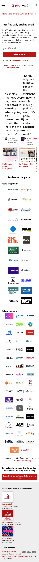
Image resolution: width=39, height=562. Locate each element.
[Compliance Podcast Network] (20, 353)
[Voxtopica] (20, 369)
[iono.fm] (9, 361)
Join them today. (24, 460)
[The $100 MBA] (13, 214)
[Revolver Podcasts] (30, 445)
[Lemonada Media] (20, 420)
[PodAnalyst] (9, 344)
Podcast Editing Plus (13, 141)
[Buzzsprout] (13, 193)
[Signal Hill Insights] (25, 453)
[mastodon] (23, 552)
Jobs (10, 14)
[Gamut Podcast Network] (20, 319)
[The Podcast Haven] (30, 378)
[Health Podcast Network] (9, 403)
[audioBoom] (13, 234)
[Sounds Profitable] (13, 244)
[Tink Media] (9, 394)
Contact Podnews (24, 556)
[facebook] (25, 552)
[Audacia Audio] (9, 319)
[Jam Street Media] (20, 428)
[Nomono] (20, 336)
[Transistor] (9, 428)
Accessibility (12, 556)
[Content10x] (9, 436)
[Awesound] (13, 295)
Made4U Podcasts (30, 143)
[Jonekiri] (9, 369)
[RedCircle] (26, 224)
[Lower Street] (9, 445)
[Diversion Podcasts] (20, 411)
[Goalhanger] (9, 327)
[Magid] (26, 244)
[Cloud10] (13, 224)
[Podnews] (13, 6)
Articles (23, 14)
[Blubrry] (30, 344)
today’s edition (9, 68)
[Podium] (30, 361)
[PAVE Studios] (26, 234)
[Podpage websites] (26, 295)
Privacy (4, 556)
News (4, 14)
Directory (32, 14)
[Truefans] (9, 353)
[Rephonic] (9, 420)
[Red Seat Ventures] (20, 361)
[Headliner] (9, 411)
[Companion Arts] (30, 336)
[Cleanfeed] (20, 436)
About (18, 554)
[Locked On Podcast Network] (20, 386)
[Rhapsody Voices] (30, 403)
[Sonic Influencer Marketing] (30, 411)
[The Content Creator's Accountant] (13, 254)
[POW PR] (20, 394)
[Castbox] (9, 386)
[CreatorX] (20, 403)
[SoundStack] (20, 344)
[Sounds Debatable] (20, 327)
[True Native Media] (30, 327)
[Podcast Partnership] (30, 428)
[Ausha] (30, 394)
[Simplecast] (13, 284)
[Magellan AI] (9, 336)
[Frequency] (30, 353)
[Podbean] (26, 203)
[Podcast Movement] (30, 369)
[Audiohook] (26, 264)
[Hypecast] (9, 378)
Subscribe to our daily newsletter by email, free (19, 477)
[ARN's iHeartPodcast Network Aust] (30, 386)
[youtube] (30, 552)
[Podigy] (30, 436)
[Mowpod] (26, 193)
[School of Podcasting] (20, 445)
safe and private (21, 60)
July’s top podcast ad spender (26, 165)
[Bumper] (30, 319)
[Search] (36, 6)
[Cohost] (13, 274)
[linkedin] (28, 552)
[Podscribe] (26, 274)
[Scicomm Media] (26, 254)
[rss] (35, 552)
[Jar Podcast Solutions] (26, 284)
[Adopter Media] (14, 453)
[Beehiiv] (13, 203)
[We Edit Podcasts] (26, 305)
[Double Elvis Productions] (30, 420)
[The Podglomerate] (26, 214)
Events (16, 14)
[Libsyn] (13, 264)
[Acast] (13, 305)
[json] (33, 552)
